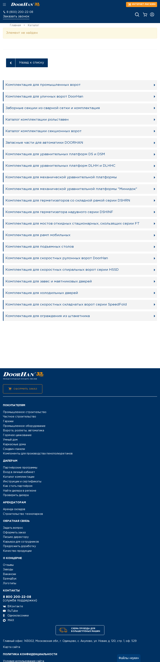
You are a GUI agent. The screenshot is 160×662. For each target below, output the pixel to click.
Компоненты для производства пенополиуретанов (38, 453)
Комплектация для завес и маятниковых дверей (48, 281)
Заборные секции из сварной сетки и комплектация (52, 108)
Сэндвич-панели (14, 449)
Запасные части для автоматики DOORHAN (44, 142)
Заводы (8, 569)
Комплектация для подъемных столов (39, 246)
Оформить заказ (25, 389)
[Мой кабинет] (152, 14)
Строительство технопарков (23, 514)
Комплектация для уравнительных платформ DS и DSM (55, 154)
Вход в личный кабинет (19, 472)
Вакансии (9, 574)
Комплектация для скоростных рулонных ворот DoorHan (56, 258)
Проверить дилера (16, 495)
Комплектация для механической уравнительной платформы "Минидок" (71, 189)
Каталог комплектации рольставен (37, 119)
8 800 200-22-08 (17, 597)
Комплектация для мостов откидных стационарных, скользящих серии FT (72, 223)
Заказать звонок (16, 16)
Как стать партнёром (17, 486)
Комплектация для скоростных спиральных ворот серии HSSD (62, 269)
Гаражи (8, 421)
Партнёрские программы (20, 468)
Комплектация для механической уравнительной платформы (61, 177)
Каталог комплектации (18, 477)
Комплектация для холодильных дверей (41, 293)
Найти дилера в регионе (19, 491)
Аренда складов (14, 509)
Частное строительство (19, 417)
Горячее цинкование (17, 435)
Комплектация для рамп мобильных (37, 235)
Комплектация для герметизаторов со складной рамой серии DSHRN (67, 200)
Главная (15, 25)
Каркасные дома (14, 444)
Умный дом (10, 440)
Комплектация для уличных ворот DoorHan (44, 96)
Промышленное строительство (24, 412)
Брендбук (10, 579)
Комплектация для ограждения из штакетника (47, 316)
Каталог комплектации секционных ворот (43, 131)
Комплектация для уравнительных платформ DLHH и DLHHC (60, 165)
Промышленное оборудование (24, 426)
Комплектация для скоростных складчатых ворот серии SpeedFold (66, 304)
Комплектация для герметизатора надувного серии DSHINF (59, 212)
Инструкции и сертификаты (22, 481)
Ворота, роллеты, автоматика (23, 430)
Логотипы (9, 583)
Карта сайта (11, 647)
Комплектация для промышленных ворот (43, 84)
